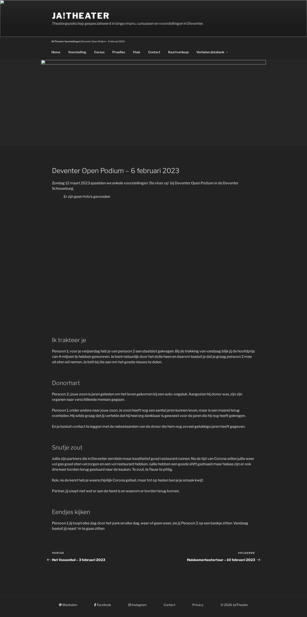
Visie (136, 52)
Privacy (197, 605)
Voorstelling (77, 52)
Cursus (99, 52)
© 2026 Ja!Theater (234, 605)
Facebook (103, 605)
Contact (154, 52)
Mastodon (69, 605)
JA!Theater (81, 16)
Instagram (139, 605)
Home (55, 52)
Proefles (118, 52)
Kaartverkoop (178, 52)
